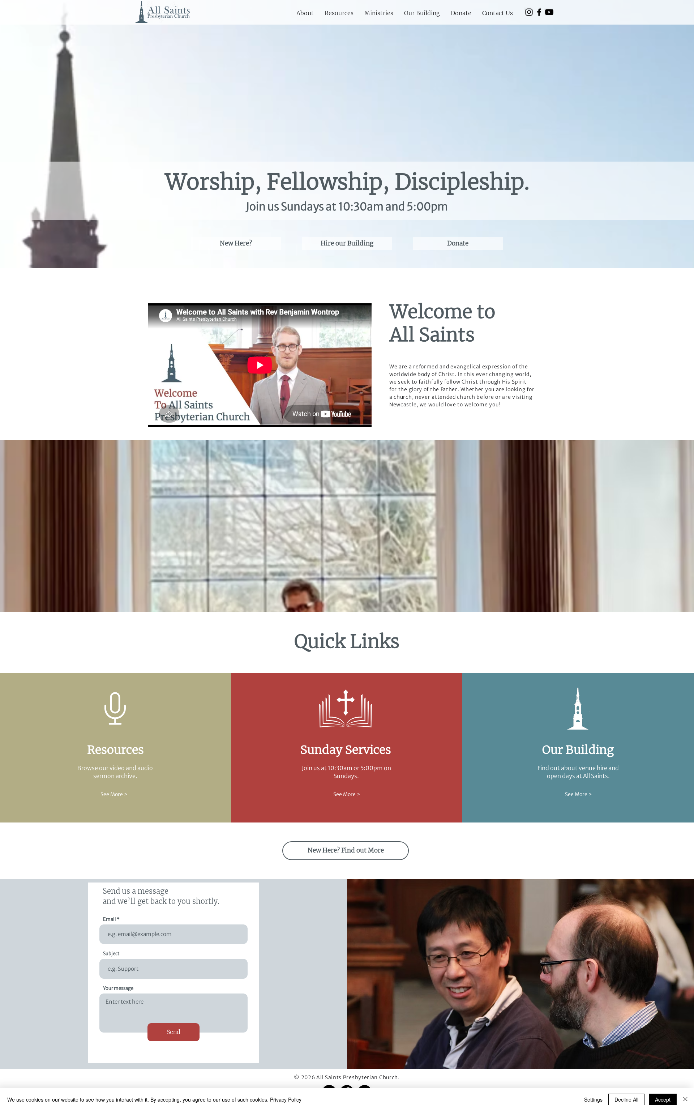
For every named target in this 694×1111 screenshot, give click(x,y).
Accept (663, 1099)
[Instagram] (529, 12)
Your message (118, 988)
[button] (305, 13)
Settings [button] (593, 1099)
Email (109, 919)
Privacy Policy (285, 1099)
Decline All (626, 1099)
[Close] (685, 1099)
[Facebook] (539, 12)
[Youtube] (549, 12)
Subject (111, 953)
